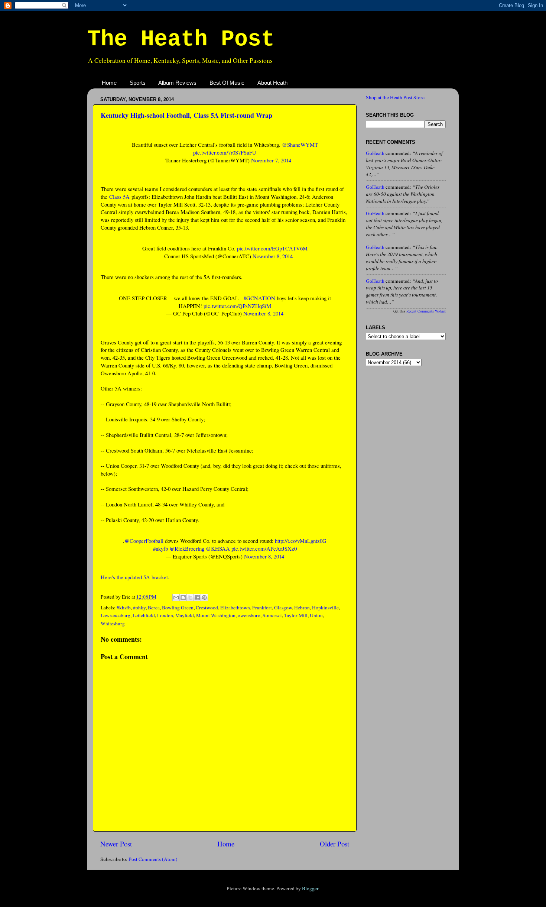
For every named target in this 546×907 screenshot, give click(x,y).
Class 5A (119, 196)
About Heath (272, 83)
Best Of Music (226, 83)
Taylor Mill (296, 615)
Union (316, 615)
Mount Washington (215, 615)
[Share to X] (190, 597)
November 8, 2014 (273, 256)
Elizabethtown (235, 607)
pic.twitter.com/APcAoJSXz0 (264, 548)
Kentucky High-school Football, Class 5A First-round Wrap (186, 115)
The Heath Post (180, 39)
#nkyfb (160, 548)
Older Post (334, 843)
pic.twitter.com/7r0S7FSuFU (224, 152)
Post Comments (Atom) (153, 859)
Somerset (272, 615)
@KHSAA (218, 548)
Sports (138, 83)
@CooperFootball (143, 540)
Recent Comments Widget (426, 311)
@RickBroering (186, 548)
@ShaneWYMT (300, 144)
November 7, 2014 (271, 160)
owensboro (249, 615)
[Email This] (176, 597)
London (165, 615)
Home (109, 83)
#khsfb (124, 607)
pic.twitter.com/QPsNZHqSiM (237, 306)
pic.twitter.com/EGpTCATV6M (272, 248)
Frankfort (262, 607)
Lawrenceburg (115, 615)
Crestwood (207, 607)
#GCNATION (259, 298)
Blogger (310, 888)
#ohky (139, 607)
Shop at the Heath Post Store (395, 97)
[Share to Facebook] (197, 597)
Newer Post (116, 843)
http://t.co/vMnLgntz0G (300, 540)
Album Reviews (177, 83)
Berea (154, 607)
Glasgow (283, 607)
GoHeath (375, 153)
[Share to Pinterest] (204, 597)
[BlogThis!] (183, 597)
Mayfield (184, 615)
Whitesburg (113, 623)
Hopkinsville (325, 607)
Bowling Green (178, 607)
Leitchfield (144, 615)
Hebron (302, 607)
